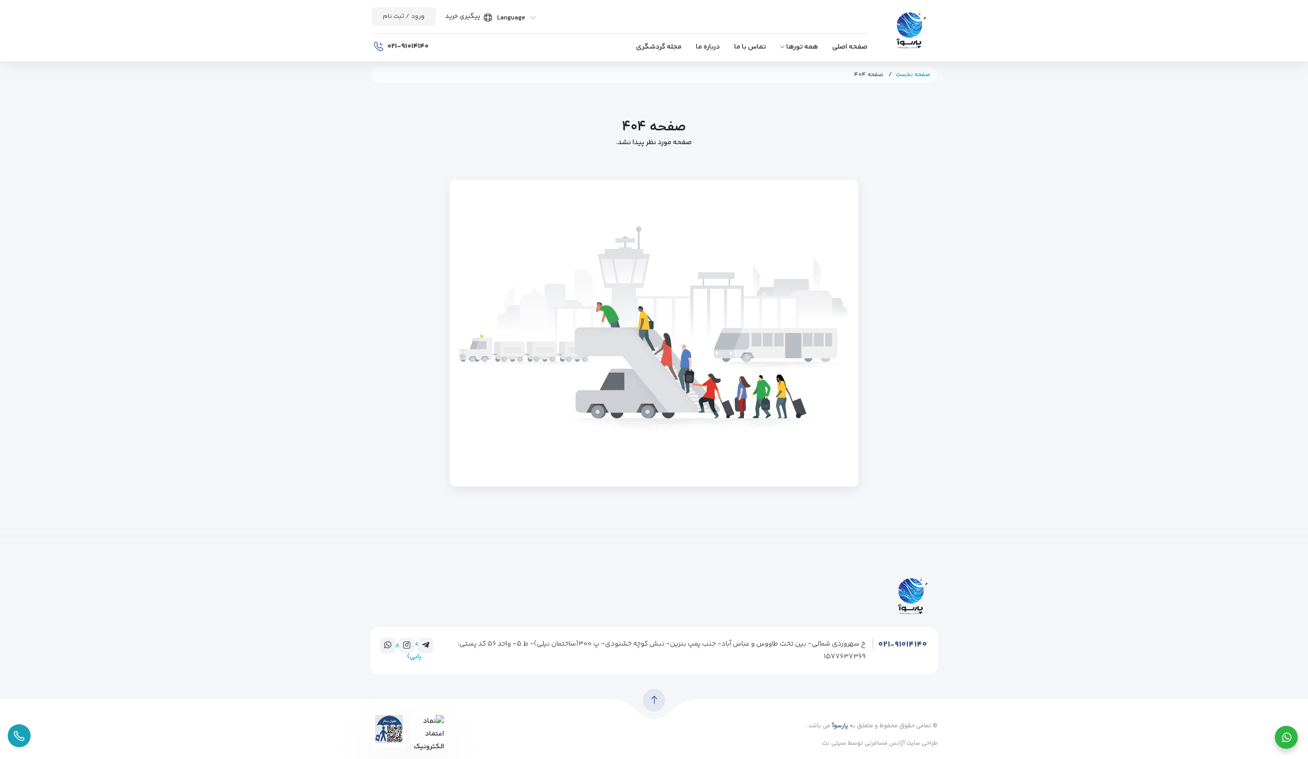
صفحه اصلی (850, 47)
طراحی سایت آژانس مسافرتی (900, 743)
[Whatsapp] (387, 645)
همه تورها (802, 47)
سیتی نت (834, 743)
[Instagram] (406, 645)
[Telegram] (425, 645)
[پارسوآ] (911, 31)
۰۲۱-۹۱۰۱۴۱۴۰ (902, 644)
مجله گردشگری (659, 47)
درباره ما (708, 47)
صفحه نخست (913, 75)
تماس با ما (750, 47)
